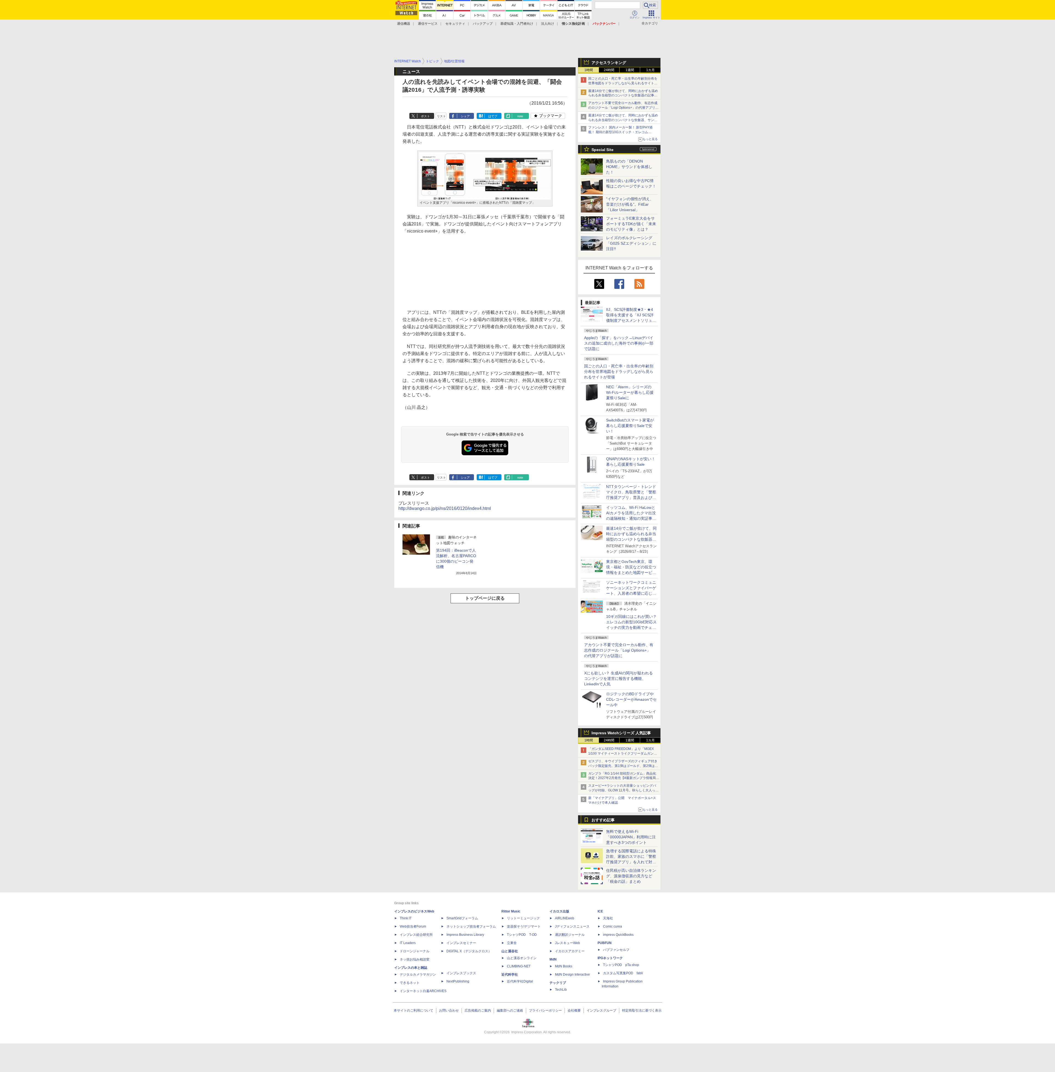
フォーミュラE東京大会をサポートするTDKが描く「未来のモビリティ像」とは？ (631, 223)
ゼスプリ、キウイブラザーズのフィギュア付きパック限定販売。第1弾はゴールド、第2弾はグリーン (623, 765)
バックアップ (483, 24)
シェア (465, 116)
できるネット (410, 983)
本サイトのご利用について (413, 1010)
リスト (441, 116)
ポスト (425, 116)
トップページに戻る (485, 598)
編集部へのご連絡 (510, 1010)
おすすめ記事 (603, 820)
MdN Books (563, 966)
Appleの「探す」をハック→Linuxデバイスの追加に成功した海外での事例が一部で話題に (618, 343)
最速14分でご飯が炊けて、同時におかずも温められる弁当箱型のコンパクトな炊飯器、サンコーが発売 (623, 120)
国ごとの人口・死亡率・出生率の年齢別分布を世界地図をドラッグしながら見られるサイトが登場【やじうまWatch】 (622, 83)
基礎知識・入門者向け (516, 24)
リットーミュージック (523, 918)
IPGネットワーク (610, 958)
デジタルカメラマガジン (418, 974)
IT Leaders (408, 943)
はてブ (492, 116)
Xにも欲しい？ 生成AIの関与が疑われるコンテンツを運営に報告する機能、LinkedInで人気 (618, 678)
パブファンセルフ (616, 950)
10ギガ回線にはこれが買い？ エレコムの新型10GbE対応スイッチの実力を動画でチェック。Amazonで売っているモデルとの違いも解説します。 (633, 627)
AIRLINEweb (564, 918)
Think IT (406, 918)
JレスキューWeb (567, 943)
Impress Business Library (465, 935)
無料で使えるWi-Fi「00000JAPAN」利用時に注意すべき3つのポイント (631, 837)
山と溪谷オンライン (522, 958)
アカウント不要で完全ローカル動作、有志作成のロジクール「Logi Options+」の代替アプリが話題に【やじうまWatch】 (623, 107)
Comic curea (612, 926)
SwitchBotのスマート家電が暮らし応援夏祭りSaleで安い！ (630, 425)
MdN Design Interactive (572, 974)
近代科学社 (509, 974)
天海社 (608, 918)
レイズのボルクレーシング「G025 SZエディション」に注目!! (631, 243)
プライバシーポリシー (545, 1010)
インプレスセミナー (461, 943)
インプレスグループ (601, 1010)
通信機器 (403, 24)
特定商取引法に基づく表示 (642, 1010)
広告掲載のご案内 (478, 1010)
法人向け (547, 24)
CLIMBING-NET (519, 966)
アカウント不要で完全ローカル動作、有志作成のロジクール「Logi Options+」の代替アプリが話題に (618, 650)
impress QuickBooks (618, 935)
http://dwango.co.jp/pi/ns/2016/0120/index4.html (444, 508)
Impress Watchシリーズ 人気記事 (621, 733)
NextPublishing (457, 981)
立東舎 (512, 943)
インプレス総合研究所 (416, 935)
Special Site (602, 149)
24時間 (609, 70)
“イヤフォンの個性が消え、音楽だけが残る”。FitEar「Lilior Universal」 (630, 204)
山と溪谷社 (509, 951)
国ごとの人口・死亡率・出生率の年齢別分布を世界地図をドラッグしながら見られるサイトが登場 (618, 371)
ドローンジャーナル (414, 951)
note (520, 116)
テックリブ (557, 983)
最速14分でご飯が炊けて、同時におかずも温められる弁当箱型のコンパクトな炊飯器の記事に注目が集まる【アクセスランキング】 (623, 95)
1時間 (588, 70)
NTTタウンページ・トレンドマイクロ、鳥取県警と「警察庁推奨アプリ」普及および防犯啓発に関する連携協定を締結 (631, 497)
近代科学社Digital (520, 981)
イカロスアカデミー (570, 951)
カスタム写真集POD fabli (623, 973)
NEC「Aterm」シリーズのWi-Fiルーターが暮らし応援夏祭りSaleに (630, 392)
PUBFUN (605, 943)
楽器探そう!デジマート (524, 926)
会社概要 (574, 1010)
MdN (553, 959)
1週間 (630, 70)
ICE (600, 911)
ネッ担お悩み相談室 (414, 959)
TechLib (561, 990)
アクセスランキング (609, 62)
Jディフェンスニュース (572, 926)
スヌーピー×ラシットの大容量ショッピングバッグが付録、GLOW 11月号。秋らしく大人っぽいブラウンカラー (623, 790)
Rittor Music (510, 911)
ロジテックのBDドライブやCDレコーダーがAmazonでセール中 (631, 699)
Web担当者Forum (413, 926)
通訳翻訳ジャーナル (570, 935)
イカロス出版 (559, 911)
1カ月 (650, 70)
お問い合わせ (449, 1010)
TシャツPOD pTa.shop (621, 965)
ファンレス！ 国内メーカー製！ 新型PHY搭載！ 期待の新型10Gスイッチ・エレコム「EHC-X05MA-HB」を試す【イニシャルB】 (621, 132)
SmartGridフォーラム (462, 918)
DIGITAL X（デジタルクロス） (469, 951)
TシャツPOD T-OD (522, 935)
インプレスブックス (461, 973)
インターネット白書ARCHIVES (423, 991)
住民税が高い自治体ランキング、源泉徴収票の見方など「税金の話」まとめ (631, 876)
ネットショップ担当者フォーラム (471, 926)
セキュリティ (455, 24)
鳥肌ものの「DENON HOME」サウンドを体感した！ (629, 166)
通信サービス (428, 24)
